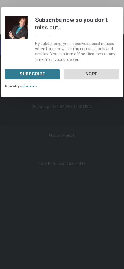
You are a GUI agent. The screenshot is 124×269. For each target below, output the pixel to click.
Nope (91, 73)
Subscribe (32, 73)
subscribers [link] (28, 86)
